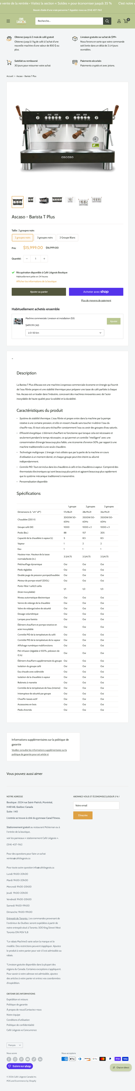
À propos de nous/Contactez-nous (24, 1009)
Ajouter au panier (39, 291)
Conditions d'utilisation (18, 1019)
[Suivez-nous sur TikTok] (34, 1059)
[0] (126, 21)
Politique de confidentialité (20, 1024)
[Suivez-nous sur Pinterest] (21, 1059)
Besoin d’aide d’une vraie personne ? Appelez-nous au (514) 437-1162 (67, 10)
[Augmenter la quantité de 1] (44, 258)
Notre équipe (13, 1014)
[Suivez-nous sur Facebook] (9, 1059)
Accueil (10, 76)
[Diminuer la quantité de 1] (26, 258)
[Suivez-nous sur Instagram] (15, 1059)
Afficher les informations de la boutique (36, 281)
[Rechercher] (107, 21)
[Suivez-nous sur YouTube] (27, 1059)
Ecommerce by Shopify (25, 1080)
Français (11, 1045)
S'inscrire (83, 815)
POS (9, 1080)
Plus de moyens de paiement (96, 300)
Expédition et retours (17, 999)
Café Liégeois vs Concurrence (22, 1030)
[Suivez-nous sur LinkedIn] (40, 1059)
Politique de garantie (17, 1004)
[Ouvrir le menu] (8, 21)
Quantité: (16, 258)
